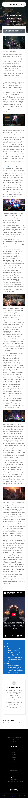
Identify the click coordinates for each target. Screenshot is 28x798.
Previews (14, 754)
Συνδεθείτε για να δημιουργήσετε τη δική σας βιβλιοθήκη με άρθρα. (13, 31)
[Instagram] (15, 741)
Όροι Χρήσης (14, 779)
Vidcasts (14, 759)
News (14, 750)
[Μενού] (4, 4)
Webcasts (14, 757)
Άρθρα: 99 (14, 711)
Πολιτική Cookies (14, 770)
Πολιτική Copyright (14, 772)
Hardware (14, 761)
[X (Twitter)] (13, 741)
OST (8, 166)
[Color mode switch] (21, 4)
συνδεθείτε (20, 722)
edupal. (14, 796)
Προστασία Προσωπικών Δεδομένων (14, 781)
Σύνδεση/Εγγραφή (24, 4)
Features (14, 756)
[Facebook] (12, 741)
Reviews (14, 752)
